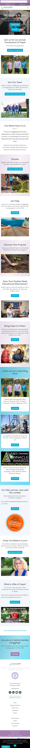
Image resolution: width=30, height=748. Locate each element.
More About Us (15, 602)
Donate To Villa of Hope (15, 169)
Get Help (15, 654)
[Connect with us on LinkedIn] (13, 692)
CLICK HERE (4, 504)
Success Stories (15, 723)
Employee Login (11, 735)
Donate (7, 4)
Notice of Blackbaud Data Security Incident (15, 630)
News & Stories (15, 718)
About (15, 702)
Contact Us (15, 339)
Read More (15, 408)
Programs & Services (15, 705)
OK (15, 745)
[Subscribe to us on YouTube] (16, 692)
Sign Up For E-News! (15, 697)
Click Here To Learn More (15, 50)
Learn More (15, 295)
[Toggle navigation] (28, 8)
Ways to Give (15, 708)
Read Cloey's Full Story (15, 552)
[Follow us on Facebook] (10, 692)
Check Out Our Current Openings (15, 94)
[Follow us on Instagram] (20, 692)
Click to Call (15, 508)
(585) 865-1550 (15, 688)
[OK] (28, 743)
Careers (15, 720)
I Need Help (22, 4)
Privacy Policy (19, 735)
